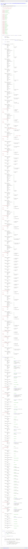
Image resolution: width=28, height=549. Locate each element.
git (7, 3)
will (8, 3)
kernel (5, 3)
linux (1, 3)
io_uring (2, 4)
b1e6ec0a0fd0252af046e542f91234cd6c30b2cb (19, 3)
